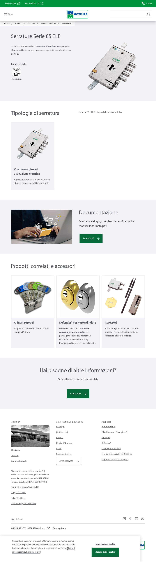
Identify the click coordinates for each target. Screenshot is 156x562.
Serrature (106, 438)
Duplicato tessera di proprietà (115, 460)
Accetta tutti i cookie (105, 552)
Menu (10, 14)
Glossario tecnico (64, 454)
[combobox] (131, 14)
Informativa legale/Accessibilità (25, 487)
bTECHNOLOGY (108, 427)
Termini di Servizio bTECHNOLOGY (117, 454)
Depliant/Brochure (64, 443)
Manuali (59, 438)
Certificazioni (62, 432)
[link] (12, 3)
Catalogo (60, 427)
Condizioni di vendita (111, 449)
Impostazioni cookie (105, 544)
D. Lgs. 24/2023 (18, 498)
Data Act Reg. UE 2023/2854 (23, 504)
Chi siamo (15, 450)
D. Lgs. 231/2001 (18, 493)
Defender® (106, 443)
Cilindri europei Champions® (114, 432)
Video (58, 449)
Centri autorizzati (19, 461)
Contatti (14, 456)
